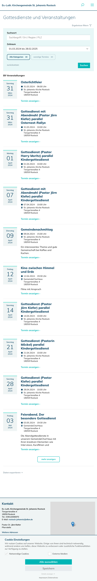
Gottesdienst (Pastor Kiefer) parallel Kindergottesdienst (36, 381)
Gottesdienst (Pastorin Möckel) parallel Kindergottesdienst (37, 344)
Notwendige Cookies (19, 553)
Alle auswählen (48, 561)
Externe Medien (60, 553)
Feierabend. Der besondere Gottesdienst (38, 416)
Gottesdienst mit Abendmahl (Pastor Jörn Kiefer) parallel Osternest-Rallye (39, 117)
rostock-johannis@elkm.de (21, 519)
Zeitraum (11, 44)
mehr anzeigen (48, 459)
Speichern (48, 568)
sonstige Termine (43, 57)
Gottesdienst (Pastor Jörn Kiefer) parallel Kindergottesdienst (36, 307)
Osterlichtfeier (31, 82)
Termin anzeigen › (30, 100)
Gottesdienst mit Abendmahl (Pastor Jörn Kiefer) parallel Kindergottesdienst (39, 194)
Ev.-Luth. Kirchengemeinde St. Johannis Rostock (29, 5)
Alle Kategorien (18, 57)
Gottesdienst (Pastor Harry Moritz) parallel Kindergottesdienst (37, 155)
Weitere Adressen (10, 532)
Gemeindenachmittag (37, 229)
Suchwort (11, 33)
